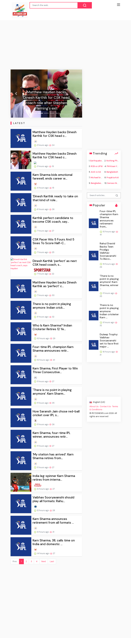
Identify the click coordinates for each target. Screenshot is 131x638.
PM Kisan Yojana (114, 166)
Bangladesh (112, 172)
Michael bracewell (99, 177)
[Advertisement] (65, 44)
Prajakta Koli (113, 177)
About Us (94, 406)
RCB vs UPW (97, 166)
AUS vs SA (96, 172)
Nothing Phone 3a (115, 160)
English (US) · (99, 402)
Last (52, 561)
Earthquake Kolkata (99, 160)
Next (43, 561)
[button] (16, 93)
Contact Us (105, 406)
